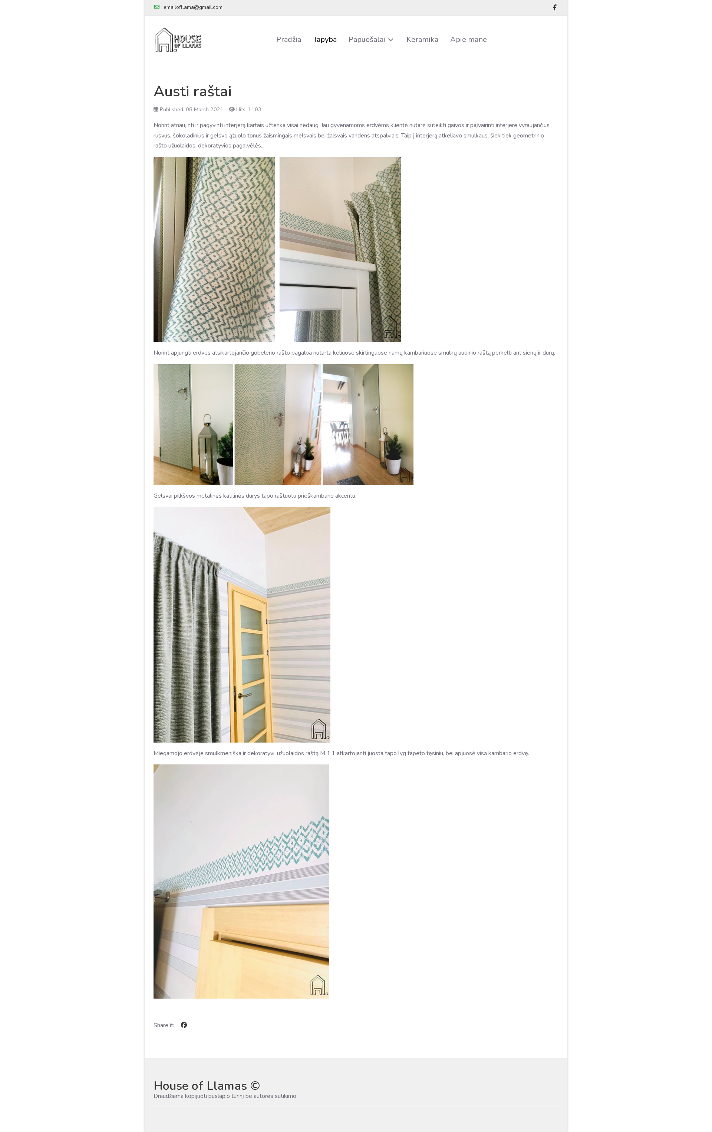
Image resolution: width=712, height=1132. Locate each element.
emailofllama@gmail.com (193, 7)
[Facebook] (554, 8)
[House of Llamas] (179, 39)
